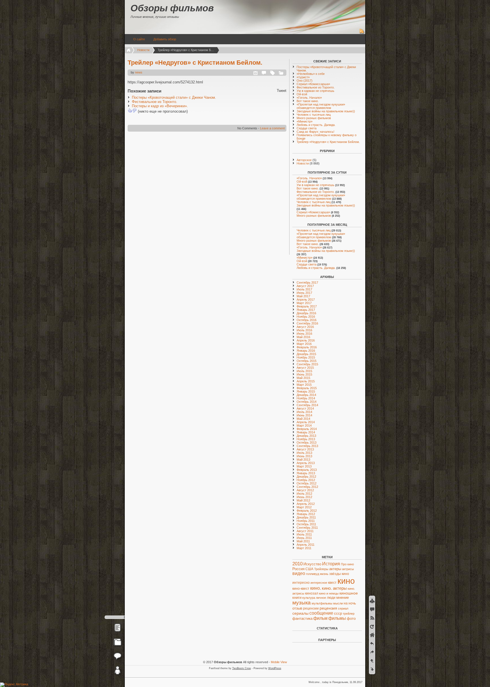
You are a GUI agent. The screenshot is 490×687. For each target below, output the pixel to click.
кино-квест (300, 589)
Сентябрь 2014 (307, 405)
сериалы (300, 613)
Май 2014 (303, 418)
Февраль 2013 (307, 469)
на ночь (350, 603)
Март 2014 (304, 425)
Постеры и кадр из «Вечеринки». (160, 106)
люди (331, 598)
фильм (320, 618)
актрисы (348, 569)
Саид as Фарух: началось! (315, 131)
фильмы (337, 618)
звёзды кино (339, 574)
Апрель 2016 (306, 340)
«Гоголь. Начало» (309, 97)
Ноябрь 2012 (306, 480)
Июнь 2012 (304, 497)
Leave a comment (272, 128)
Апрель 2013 (306, 463)
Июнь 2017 (304, 292)
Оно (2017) (304, 80)
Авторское (304, 160)
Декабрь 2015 (306, 354)
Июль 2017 (304, 289)
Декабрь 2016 (306, 313)
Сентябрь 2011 (307, 527)
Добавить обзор (164, 39)
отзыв (297, 608)
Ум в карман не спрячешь (315, 90)
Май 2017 (303, 296)
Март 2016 (304, 343)
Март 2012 (304, 507)
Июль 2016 (304, 330)
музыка (301, 603)
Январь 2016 (306, 350)
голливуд (312, 574)
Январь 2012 (306, 514)
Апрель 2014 (306, 422)
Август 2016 (305, 326)
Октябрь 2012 (306, 483)
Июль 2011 (304, 534)
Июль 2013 (304, 452)
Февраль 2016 (307, 347)
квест (332, 583)
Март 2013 (304, 466)
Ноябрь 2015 (306, 357)
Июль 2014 (304, 412)
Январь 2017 (306, 309)
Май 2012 (303, 500)
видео (298, 573)
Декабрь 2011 (306, 517)
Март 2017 (304, 303)
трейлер (348, 613)
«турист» (303, 77)
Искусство (312, 564)
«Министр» (304, 121)
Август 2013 (305, 449)
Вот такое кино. (308, 101)
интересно (301, 582)
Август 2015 (305, 367)
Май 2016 (303, 337)
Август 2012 (305, 490)
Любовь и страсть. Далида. (316, 125)
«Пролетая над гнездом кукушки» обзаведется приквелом (321, 106)
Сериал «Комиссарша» (313, 84)
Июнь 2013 (304, 456)
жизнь (324, 574)
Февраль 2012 (307, 510)
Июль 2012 (304, 493)
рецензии (311, 608)
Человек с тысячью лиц (314, 114)
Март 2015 (304, 384)
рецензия (328, 608)
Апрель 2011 (305, 544)
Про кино (347, 564)
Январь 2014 (306, 432)
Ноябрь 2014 (306, 398)
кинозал (311, 593)
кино (346, 580)
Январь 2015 (306, 391)
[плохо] (134, 110)
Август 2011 (305, 531)
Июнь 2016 (304, 333)
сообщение (321, 613)
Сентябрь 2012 (307, 486)
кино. (315, 588)
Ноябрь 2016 (306, 316)
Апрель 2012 (306, 503)
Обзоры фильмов (172, 8)
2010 (297, 563)
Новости (143, 50)
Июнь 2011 (304, 538)
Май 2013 (303, 459)
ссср (338, 613)
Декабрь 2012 (306, 476)
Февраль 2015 (307, 388)
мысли (338, 603)
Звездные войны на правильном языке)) (326, 111)
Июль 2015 (304, 371)
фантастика (302, 619)
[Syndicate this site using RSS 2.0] (362, 33)
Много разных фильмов (314, 118)
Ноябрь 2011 (306, 520)
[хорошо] (130, 110)
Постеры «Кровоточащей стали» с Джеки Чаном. (174, 97)
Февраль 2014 (307, 429)
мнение (342, 597)
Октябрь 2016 (306, 320)
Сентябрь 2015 (307, 364)
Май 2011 (303, 541)
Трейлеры (321, 569)
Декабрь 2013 (306, 435)
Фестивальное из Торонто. (154, 102)
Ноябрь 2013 (306, 439)
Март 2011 (304, 548)
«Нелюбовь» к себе (311, 73)
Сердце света (306, 128)
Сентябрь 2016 (307, 323)
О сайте (139, 39)
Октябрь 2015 (306, 361)
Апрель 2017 (306, 299)
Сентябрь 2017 (307, 282)
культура (308, 597)
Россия (298, 569)
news (138, 72)
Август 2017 (305, 286)
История (331, 563)
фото (351, 618)
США (309, 569)
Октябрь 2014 (306, 401)
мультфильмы (322, 603)
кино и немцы (329, 593)
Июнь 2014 (304, 415)
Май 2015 (303, 378)
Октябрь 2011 (306, 524)
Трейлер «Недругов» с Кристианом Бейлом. (195, 62)
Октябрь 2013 (306, 442)
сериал (343, 608)
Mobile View (279, 662)
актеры (335, 569)
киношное (348, 593)
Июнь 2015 (304, 374)
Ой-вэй (302, 94)
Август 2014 (305, 408)
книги (296, 598)
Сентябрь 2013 (307, 446)
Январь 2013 (306, 473)
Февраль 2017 (307, 306)
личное (321, 597)
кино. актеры (334, 588)
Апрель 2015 (306, 381)
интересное (319, 582)
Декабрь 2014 (306, 395)
